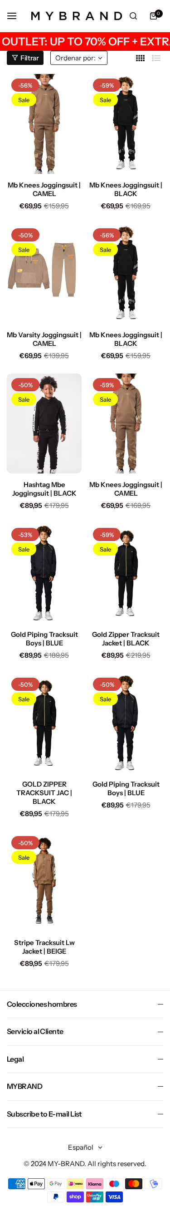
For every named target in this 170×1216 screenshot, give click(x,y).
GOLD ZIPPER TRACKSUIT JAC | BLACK (44, 793)
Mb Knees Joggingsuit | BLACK (125, 189)
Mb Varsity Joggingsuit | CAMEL (44, 339)
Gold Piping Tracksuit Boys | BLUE (44, 638)
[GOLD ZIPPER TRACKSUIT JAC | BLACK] (44, 723)
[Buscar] (133, 16)
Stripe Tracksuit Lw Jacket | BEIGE (44, 946)
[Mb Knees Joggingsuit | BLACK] (125, 124)
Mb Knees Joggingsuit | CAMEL (44, 189)
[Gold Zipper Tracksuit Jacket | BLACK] (125, 573)
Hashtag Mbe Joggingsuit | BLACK (44, 488)
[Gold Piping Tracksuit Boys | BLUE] (44, 573)
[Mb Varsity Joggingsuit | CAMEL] (44, 274)
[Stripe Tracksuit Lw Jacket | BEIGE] (44, 881)
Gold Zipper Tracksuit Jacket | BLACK (126, 638)
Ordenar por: (75, 58)
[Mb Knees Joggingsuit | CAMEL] (44, 124)
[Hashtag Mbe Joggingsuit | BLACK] (44, 423)
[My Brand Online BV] (76, 16)
